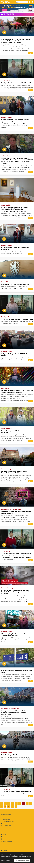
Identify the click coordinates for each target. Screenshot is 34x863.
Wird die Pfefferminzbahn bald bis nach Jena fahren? (16, 671)
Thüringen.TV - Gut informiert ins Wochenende (17, 319)
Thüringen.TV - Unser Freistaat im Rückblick (16, 83)
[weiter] (12, 806)
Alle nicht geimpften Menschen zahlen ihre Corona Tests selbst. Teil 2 (15, 472)
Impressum (6, 824)
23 (8, 807)
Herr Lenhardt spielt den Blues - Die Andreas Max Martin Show (16, 512)
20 (30, 804)
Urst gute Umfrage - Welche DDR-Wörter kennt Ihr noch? (17, 355)
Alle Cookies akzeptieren (22, 860)
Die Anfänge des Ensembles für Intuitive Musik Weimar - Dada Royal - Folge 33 (17, 391)
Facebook (5, 850)
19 (27, 804)
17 (19, 804)
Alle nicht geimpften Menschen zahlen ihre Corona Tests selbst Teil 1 (15, 635)
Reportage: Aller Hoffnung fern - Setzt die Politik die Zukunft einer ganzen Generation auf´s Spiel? (16, 592)
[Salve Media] (17, 8)
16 (16, 804)
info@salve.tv (6, 819)
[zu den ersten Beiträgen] (1, 803)
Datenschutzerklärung (24, 856)
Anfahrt (5, 835)
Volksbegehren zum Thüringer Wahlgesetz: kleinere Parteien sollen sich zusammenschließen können (16, 41)
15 (12, 804)
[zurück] (5, 803)
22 (5, 807)
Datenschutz (6, 839)
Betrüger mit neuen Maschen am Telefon (15, 120)
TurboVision (13, 826)
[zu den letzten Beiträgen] (16, 806)
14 (8, 804)
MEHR (30, 53)
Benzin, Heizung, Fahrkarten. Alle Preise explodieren (15, 248)
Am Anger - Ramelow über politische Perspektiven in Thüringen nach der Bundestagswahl (13, 712)
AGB (4, 837)
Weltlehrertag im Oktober (10, 755)
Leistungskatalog (7, 841)
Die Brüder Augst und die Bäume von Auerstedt (13, 431)
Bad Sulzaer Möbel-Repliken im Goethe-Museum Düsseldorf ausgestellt (14, 208)
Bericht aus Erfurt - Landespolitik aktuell (15, 284)
